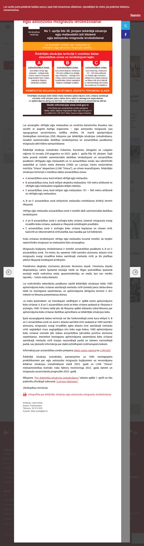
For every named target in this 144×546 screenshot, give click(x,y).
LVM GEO (105, 350)
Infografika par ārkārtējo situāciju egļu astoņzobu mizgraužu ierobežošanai (69, 394)
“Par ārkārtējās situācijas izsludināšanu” (56, 377)
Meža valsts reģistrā (85, 350)
